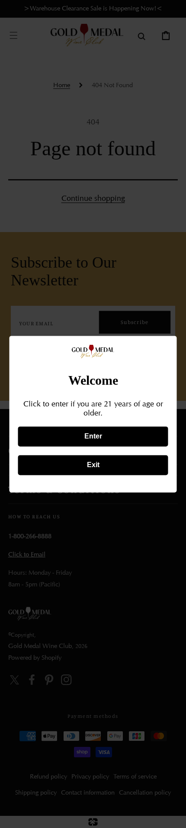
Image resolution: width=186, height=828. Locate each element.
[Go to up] (172, 814)
